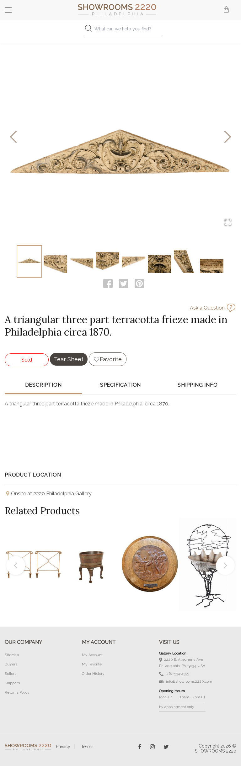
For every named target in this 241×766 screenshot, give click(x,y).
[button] (120, 137)
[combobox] (120, 30)
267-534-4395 (177, 673)
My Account (92, 655)
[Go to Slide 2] (55, 261)
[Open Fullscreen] (227, 222)
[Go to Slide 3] (81, 261)
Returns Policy (17, 692)
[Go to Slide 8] (211, 261)
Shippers (12, 683)
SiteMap (12, 655)
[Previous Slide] (13, 137)
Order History (93, 673)
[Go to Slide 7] (185, 261)
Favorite (111, 359)
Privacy (63, 746)
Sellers (10, 673)
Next (225, 565)
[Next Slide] (227, 137)
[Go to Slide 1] (29, 261)
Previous (16, 565)
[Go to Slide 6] (159, 261)
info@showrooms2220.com (188, 681)
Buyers (11, 664)
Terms (87, 746)
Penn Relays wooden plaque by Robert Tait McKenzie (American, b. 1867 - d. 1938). (150, 550)
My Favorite (92, 664)
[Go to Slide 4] (107, 261)
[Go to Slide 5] (133, 261)
